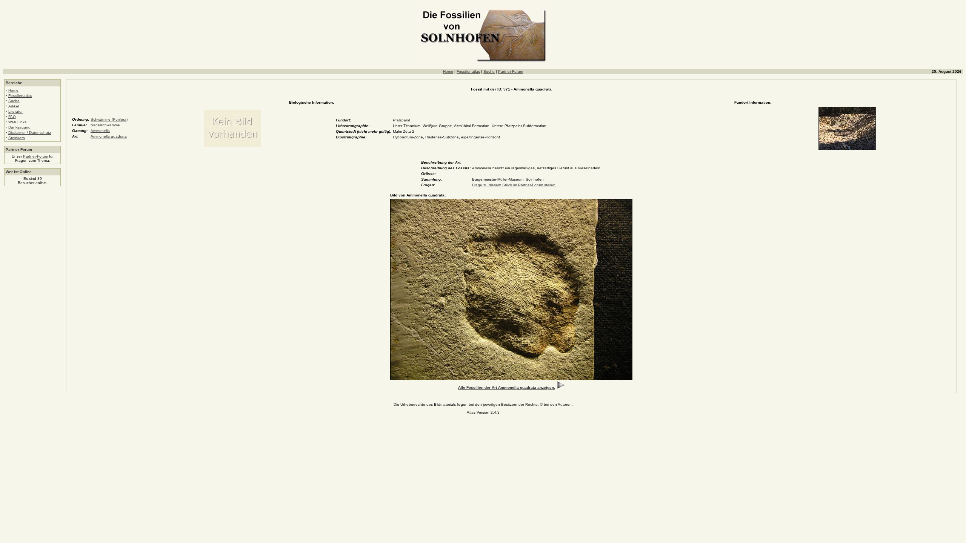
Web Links (17, 122)
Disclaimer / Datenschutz (29, 132)
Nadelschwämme (105, 125)
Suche (489, 71)
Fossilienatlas (468, 71)
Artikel (13, 106)
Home (448, 71)
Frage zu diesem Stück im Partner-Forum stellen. (514, 185)
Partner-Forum (510, 71)
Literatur (15, 111)
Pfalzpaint (401, 120)
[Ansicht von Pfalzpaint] (847, 149)
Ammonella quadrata (109, 136)
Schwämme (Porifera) (109, 119)
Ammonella (100, 131)
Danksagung (19, 127)
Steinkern (16, 138)
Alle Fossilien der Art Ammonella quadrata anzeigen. (506, 387)
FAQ (12, 117)
